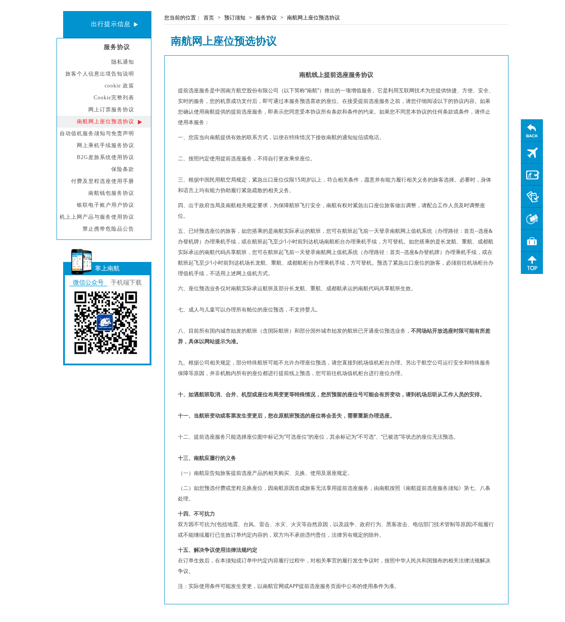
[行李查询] (532, 241)
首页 (208, 18)
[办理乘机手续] (532, 174)
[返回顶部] (532, 263)
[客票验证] (532, 197)
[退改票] (532, 219)
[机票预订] (532, 152)
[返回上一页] (532, 130)
